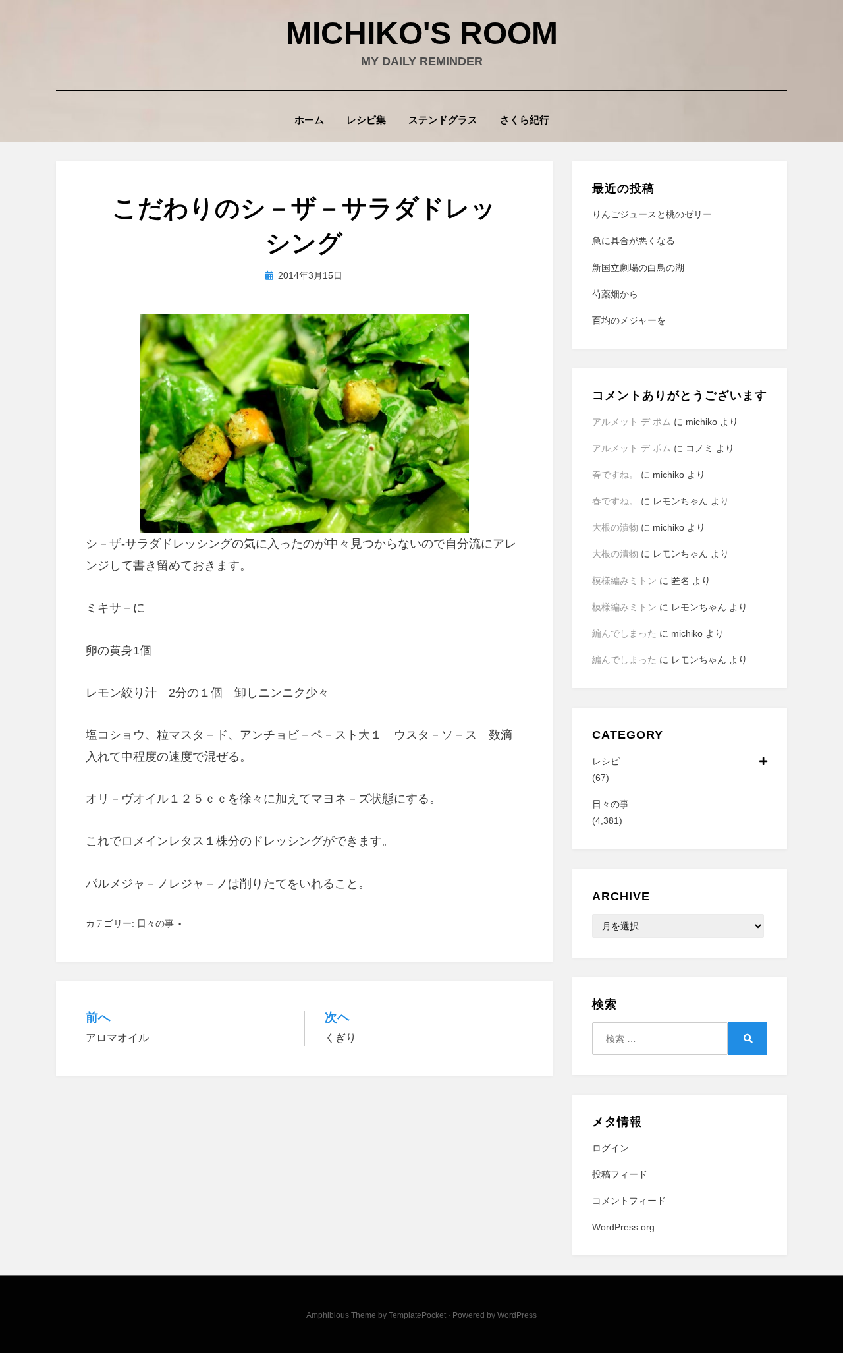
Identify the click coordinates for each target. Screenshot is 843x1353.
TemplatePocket (417, 1315)
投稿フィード (619, 1174)
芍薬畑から (615, 294)
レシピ (606, 761)
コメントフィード (629, 1200)
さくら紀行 (524, 119)
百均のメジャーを (629, 320)
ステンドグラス (442, 119)
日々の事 (155, 923)
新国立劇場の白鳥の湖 (638, 267)
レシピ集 (366, 119)
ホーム (309, 119)
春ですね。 (615, 474)
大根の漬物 (615, 527)
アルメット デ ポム (631, 422)
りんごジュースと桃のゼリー (652, 214)
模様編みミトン (624, 580)
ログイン (610, 1148)
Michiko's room (422, 33)
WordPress (517, 1315)
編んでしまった (624, 633)
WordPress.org (623, 1227)
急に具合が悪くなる (633, 240)
